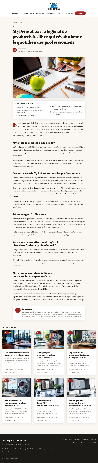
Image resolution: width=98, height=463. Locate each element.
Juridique (60, 13)
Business (24, 13)
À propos (69, 13)
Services (50, 13)
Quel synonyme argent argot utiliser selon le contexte (46, 355)
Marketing (40, 13)
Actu (32, 13)
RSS (94, 443)
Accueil (15, 13)
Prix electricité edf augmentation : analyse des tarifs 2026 (15, 403)
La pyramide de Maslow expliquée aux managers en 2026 (79, 355)
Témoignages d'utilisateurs (26, 115)
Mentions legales (85, 443)
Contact (80, 13)
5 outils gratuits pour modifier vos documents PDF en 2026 (80, 403)
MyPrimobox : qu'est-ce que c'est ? (28, 107)
